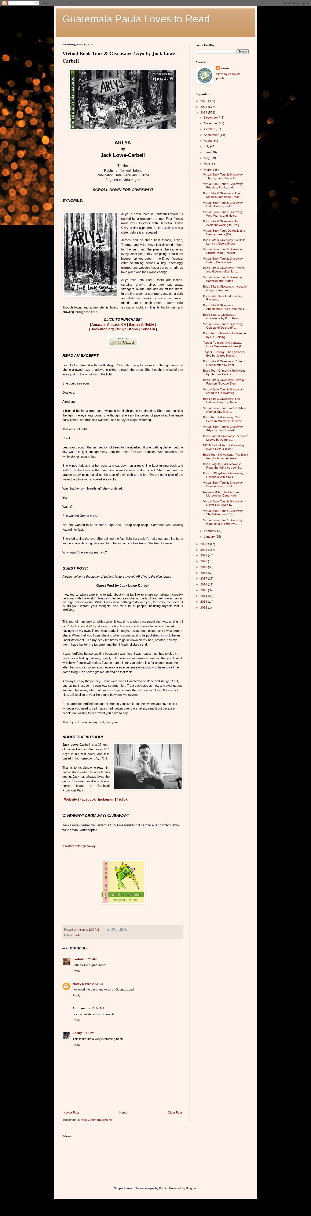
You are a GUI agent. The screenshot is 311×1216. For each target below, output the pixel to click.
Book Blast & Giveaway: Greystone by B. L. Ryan (221, 316)
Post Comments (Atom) (96, 1119)
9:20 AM (91, 959)
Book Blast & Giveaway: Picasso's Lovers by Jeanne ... (225, 437)
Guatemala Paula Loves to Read (136, 19)
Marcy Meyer (82, 983)
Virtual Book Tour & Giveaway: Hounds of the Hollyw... (223, 521)
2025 (204, 106)
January (210, 536)
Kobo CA (147, 329)
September (212, 135)
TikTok (122, 799)
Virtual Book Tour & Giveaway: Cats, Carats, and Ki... (223, 204)
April (207, 163)
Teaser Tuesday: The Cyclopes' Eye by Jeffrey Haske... (224, 353)
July (207, 146)
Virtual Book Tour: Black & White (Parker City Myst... (224, 409)
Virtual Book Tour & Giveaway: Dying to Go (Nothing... (223, 391)
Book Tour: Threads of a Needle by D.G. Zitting (224, 335)
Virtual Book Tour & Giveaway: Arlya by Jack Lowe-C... (223, 428)
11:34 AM (97, 1008)
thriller (77, 935)
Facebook (88, 799)
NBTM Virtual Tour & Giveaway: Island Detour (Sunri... (224, 447)
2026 (204, 101)
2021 (204, 555)
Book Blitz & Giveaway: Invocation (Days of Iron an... (225, 288)
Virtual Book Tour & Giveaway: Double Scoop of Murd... (223, 484)
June (207, 152)
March (208, 169)
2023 (204, 544)
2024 (204, 112)
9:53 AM (97, 983)
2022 (204, 549)
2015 (204, 590)
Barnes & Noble (141, 324)
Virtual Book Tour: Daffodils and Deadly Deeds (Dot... (224, 232)
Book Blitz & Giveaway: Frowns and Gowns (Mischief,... (224, 269)
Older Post (175, 1112)
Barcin (163, 1188)
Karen (224, 68)
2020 (204, 561)
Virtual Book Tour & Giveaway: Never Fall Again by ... (223, 503)
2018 (204, 572)
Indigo (121, 329)
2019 (204, 567)
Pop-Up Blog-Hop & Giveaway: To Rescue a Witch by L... (225, 475)
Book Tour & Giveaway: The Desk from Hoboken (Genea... (225, 456)
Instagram (106, 799)
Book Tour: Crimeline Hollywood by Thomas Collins (224, 372)
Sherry (77, 1033)
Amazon (98, 324)
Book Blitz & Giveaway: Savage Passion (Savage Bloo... (224, 381)
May (207, 158)
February (210, 531)
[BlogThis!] (113, 930)
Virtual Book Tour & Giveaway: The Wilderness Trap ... (223, 512)
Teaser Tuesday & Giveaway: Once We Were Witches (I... (223, 344)
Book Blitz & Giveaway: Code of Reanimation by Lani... (224, 363)
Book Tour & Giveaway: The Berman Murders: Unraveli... (223, 419)
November (211, 123)
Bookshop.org (102, 329)
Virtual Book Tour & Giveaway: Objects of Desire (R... (223, 325)
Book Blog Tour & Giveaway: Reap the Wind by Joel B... (222, 465)
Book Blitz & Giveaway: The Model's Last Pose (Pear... (222, 195)
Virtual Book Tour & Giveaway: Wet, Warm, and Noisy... (223, 213)
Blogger (191, 1188)
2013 (204, 601)
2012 (204, 607)
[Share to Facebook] (122, 930)
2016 (204, 584)
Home (123, 1112)
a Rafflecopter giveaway (79, 846)
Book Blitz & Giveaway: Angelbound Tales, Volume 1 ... (225, 307)
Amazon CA (116, 324)
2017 (204, 578)
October (210, 129)
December (211, 117)
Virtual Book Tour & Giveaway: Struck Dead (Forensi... (223, 251)
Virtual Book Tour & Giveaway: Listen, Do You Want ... (223, 260)
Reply (76, 971)
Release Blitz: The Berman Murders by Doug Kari (221, 493)
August (209, 140)
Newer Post (71, 1112)
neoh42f (78, 959)
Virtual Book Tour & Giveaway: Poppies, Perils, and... (223, 185)
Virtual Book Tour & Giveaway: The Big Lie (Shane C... (223, 176)
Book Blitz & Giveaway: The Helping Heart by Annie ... (221, 400)
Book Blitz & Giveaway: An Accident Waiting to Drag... (222, 223)
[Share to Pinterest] (126, 930)
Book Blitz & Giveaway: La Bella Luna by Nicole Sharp (224, 241)
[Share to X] (118, 930)
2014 (204, 596)
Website (70, 799)
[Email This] (109, 930)
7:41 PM (88, 1033)
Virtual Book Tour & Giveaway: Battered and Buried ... (223, 278)
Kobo (133, 329)
